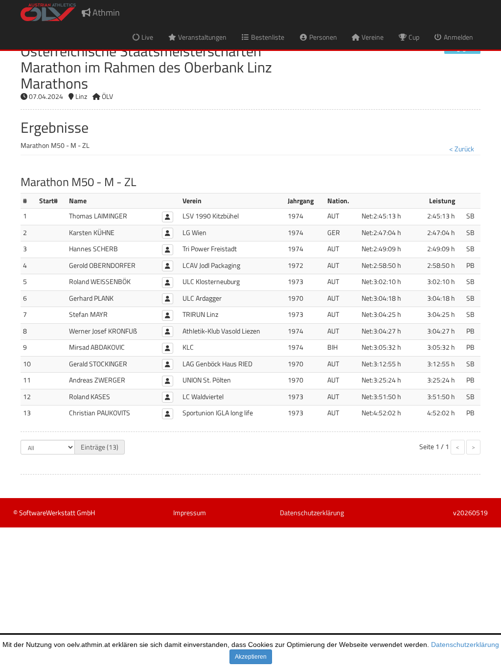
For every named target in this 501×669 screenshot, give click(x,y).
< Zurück (461, 148)
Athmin (105, 12)
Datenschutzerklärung (465, 644)
